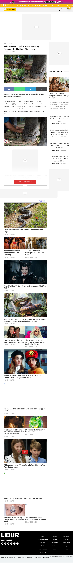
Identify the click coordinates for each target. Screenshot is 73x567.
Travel (10, 43)
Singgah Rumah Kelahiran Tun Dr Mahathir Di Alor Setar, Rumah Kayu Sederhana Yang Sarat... (59, 132)
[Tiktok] (66, 8)
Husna (6, 51)
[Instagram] (62, 8)
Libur (5, 43)
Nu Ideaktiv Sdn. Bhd (60, 556)
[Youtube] (14, 543)
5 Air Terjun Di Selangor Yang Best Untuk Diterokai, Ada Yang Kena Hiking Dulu (59, 145)
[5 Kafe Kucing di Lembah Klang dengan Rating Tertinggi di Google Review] (59, 84)
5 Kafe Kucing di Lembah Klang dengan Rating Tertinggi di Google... (59, 95)
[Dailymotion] (60, 10)
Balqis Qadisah (52, 100)
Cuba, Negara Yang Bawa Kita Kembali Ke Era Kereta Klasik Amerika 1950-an (59, 159)
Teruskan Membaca (25, 181)
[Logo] (5, 5)
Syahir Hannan (55, 123)
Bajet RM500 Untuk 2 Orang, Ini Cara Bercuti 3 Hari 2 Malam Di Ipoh (59, 119)
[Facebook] (60, 8)
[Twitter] (64, 8)
